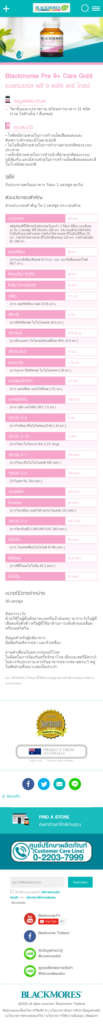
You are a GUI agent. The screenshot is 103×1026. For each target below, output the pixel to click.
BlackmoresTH (49, 915)
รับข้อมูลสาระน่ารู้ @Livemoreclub (50, 953)
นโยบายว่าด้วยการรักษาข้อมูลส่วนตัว (75, 1010)
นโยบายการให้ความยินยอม (65, 1016)
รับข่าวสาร (80, 882)
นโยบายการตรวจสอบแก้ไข (24, 1016)
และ (22, 897)
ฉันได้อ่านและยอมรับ (27, 892)
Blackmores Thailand (53, 932)
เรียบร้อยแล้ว (18, 902)
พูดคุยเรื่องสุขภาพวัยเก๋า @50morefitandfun (55, 970)
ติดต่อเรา (92, 1016)
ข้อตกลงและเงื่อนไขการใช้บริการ (25, 1010)
